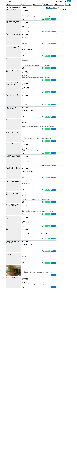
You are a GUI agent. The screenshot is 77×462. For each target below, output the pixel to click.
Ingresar (69, 1)
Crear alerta (48, 7)
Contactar (52, 19)
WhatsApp (47, 19)
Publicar (65, 1)
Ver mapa (64, 9)
